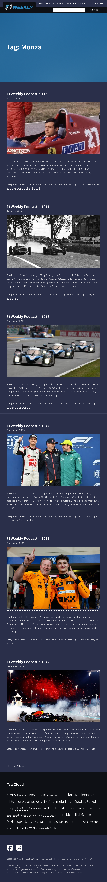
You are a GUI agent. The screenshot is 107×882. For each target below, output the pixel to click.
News (60, 184)
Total (14, 828)
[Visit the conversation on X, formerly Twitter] (19, 850)
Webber (38, 828)
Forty (71, 859)
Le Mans (35, 815)
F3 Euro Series (23, 801)
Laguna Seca (27, 815)
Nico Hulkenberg (27, 519)
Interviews (32, 184)
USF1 (22, 828)
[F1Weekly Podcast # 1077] (53, 242)
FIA (90, 294)
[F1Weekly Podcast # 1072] (53, 696)
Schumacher (91, 822)
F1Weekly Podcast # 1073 (28, 538)
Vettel (31, 828)
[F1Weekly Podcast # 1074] (53, 460)
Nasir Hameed (33, 188)
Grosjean (35, 808)
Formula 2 (70, 802)
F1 (8, 801)
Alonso (70, 294)
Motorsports (19, 188)
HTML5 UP (88, 859)
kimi (20, 815)
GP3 (25, 807)
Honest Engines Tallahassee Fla (77, 808)
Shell (9, 828)
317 (16, 765)
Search (95, 10)
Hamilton (47, 808)
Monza (10, 188)
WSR (52, 828)
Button (62, 795)
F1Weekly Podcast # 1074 (28, 425)
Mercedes (50, 815)
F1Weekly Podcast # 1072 (28, 661)
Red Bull (64, 822)
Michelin (60, 815)
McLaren (44, 815)
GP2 (9, 407)
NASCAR (33, 822)
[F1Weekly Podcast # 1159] (53, 128)
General (22, 184)
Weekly (45, 828)
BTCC (57, 796)
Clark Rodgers (84, 184)
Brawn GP (51, 795)
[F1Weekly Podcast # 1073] (53, 579)
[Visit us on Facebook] (10, 850)
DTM (90, 796)
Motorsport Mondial (47, 184)
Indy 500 (9, 815)
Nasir (43, 821)
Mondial (95, 184)
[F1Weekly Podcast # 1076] (53, 351)
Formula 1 (58, 801)
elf (94, 795)
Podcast (68, 184)
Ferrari (40, 801)
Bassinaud (37, 794)
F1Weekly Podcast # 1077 (28, 206)
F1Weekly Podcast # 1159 (28, 93)
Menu (95, 4)
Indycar (15, 815)
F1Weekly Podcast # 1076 (28, 316)
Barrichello (23, 795)
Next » (21, 765)
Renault (77, 821)
